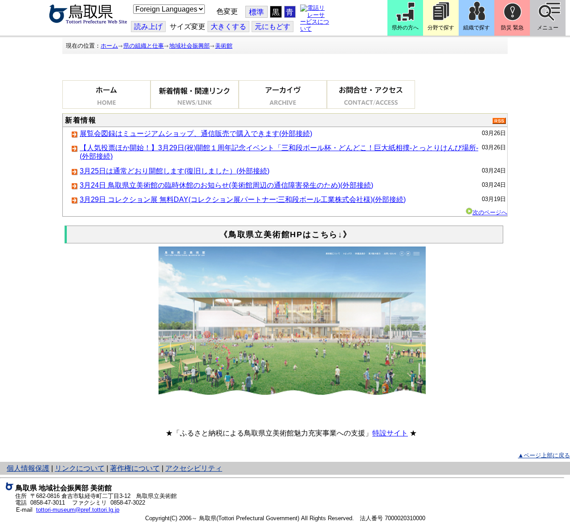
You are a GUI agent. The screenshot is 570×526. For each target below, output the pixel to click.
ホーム (109, 45)
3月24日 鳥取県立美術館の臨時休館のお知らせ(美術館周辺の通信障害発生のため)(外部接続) (226, 185)
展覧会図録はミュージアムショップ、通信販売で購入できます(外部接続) (196, 133)
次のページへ (489, 212)
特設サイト (390, 433)
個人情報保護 (28, 468)
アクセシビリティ (193, 468)
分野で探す (441, 28)
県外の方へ (405, 28)
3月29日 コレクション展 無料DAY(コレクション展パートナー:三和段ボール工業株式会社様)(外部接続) (243, 199)
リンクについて (80, 468)
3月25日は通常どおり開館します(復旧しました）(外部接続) (174, 171)
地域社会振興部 (189, 45)
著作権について (135, 468)
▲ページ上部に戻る (544, 455)
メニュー (547, 28)
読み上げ (148, 26)
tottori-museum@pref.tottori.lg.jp (77, 509)
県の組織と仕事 (143, 45)
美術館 (223, 45)
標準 (256, 12)
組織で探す (476, 28)
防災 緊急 (512, 28)
